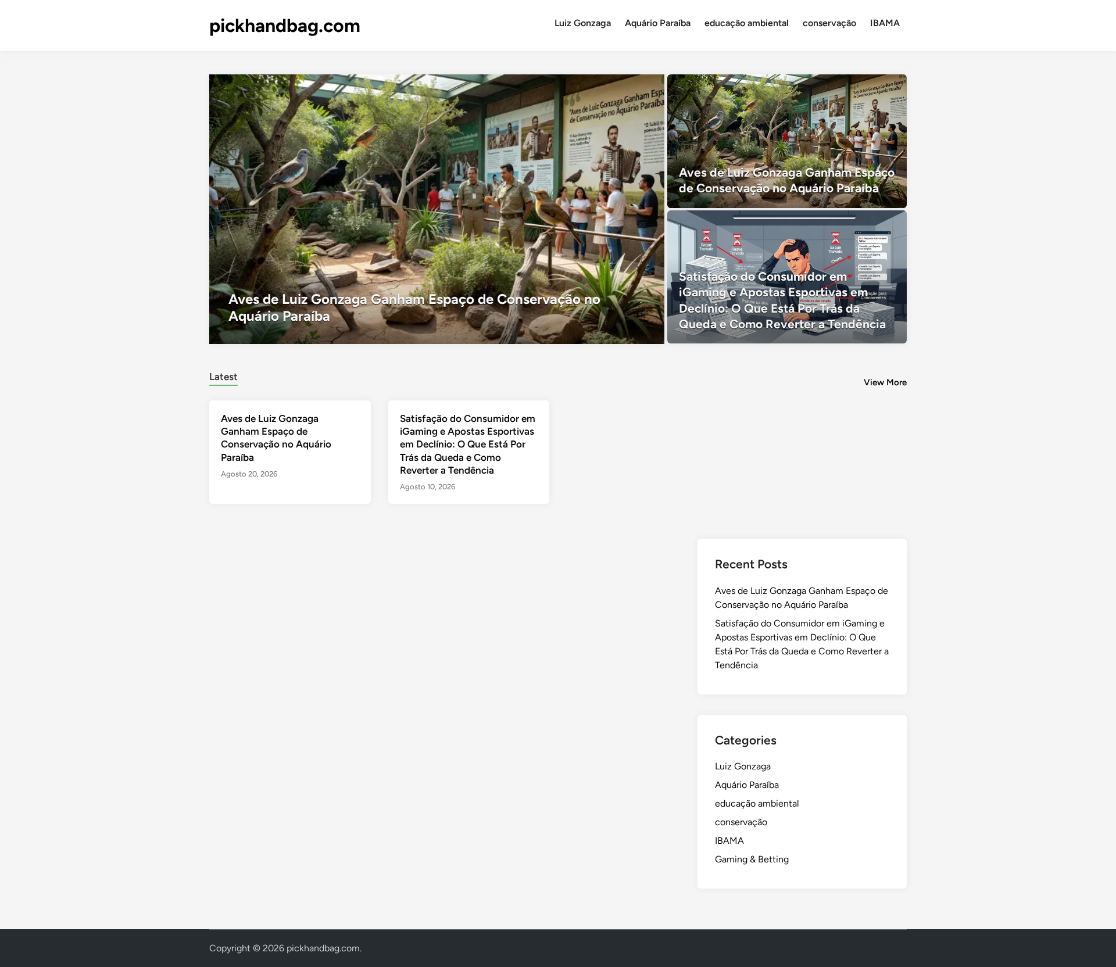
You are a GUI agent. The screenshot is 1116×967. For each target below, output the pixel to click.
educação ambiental (746, 22)
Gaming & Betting (752, 859)
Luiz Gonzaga (583, 22)
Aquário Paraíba (658, 22)
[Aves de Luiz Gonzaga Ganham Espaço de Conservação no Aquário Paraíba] (436, 209)
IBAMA (885, 22)
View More (885, 382)
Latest (223, 376)
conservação (829, 22)
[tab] (223, 375)
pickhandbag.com (284, 26)
